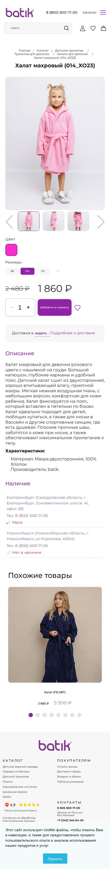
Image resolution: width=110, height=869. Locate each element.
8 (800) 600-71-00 (61, 12)
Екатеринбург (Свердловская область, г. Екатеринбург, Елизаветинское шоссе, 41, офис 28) (48, 503)
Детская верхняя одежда (20, 766)
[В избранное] (77, 307)
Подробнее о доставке (72, 333)
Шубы (7, 796)
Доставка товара (69, 771)
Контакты (69, 802)
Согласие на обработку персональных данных (19, 819)
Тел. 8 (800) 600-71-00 (27, 515)
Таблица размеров (70, 781)
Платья (8, 781)
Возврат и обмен (69, 776)
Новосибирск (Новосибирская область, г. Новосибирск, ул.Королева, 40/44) (48, 536)
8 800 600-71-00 (68, 808)
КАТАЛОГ (13, 760)
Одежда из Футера (16, 771)
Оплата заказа (67, 766)
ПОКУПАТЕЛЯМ (74, 760)
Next (101, 222)
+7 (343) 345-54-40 (70, 820)
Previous (9, 222)
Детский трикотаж (16, 776)
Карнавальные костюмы (20, 787)
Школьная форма (15, 792)
